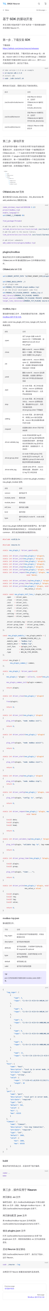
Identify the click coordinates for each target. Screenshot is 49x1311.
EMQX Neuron (13, 4)
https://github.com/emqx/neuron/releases (21, 48)
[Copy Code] (45, 70)
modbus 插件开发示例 (12, 317)
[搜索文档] (39, 3)
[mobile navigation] (45, 3)
